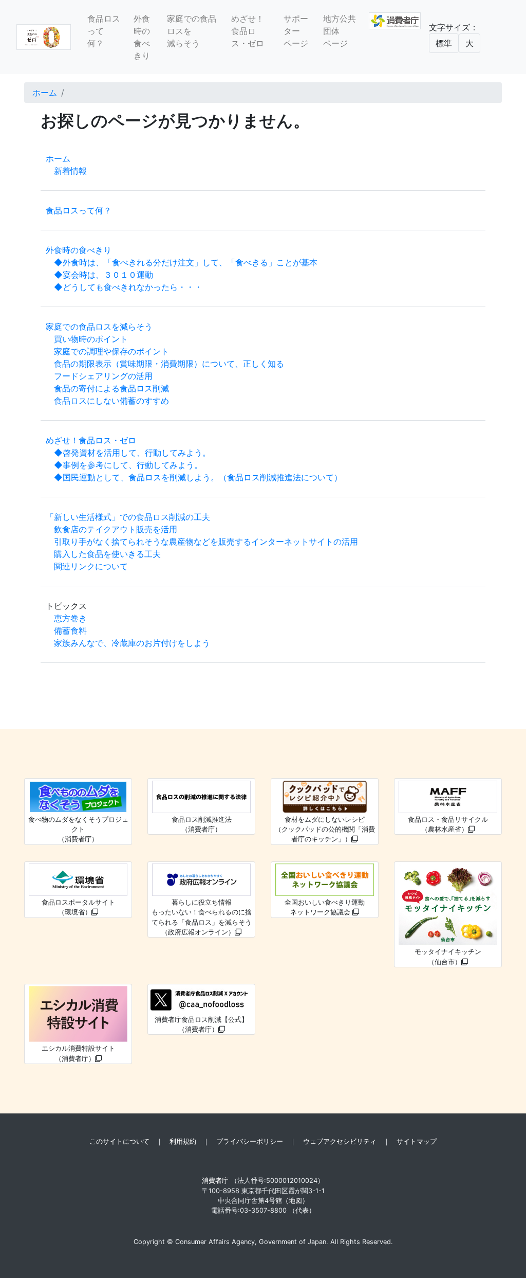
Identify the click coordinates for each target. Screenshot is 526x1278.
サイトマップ (417, 1141)
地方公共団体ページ (339, 30)
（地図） (295, 1200)
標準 (444, 43)
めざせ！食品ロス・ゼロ (247, 30)
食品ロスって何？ (103, 30)
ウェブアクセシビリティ (340, 1141)
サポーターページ (296, 30)
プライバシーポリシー (249, 1141)
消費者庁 (215, 1180)
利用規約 (183, 1141)
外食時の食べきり (142, 37)
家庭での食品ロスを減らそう (191, 30)
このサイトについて (119, 1141)
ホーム (44, 92)
